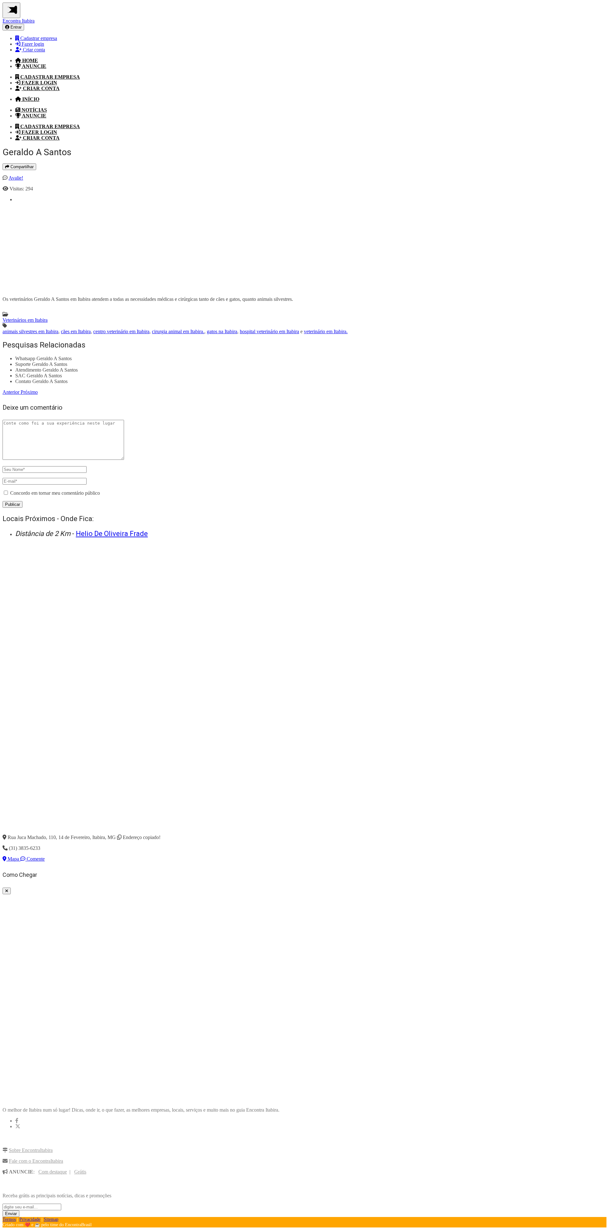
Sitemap (51, 1219)
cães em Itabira (76, 331)
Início (30, 99)
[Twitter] (17, 1126)
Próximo (29, 392)
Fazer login (32, 44)
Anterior (12, 392)
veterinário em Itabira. (326, 331)
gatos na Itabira (222, 331)
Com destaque (52, 1171)
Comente (35, 859)
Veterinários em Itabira (25, 320)
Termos (9, 1219)
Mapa (13, 859)
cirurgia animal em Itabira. (178, 331)
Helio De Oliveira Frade (112, 534)
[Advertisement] (205, 246)
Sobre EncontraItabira (31, 1150)
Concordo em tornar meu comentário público (55, 493)
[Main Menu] (11, 10)
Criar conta (33, 49)
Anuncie (33, 66)
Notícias (33, 110)
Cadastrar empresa (38, 38)
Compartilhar (21, 166)
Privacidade (29, 1219)
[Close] (7, 891)
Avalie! (16, 178)
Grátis (80, 1171)
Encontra (19, 20)
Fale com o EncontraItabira (36, 1161)
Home (29, 60)
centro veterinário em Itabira (121, 331)
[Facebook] (16, 1120)
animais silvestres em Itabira (30, 331)
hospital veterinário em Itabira (269, 331)
